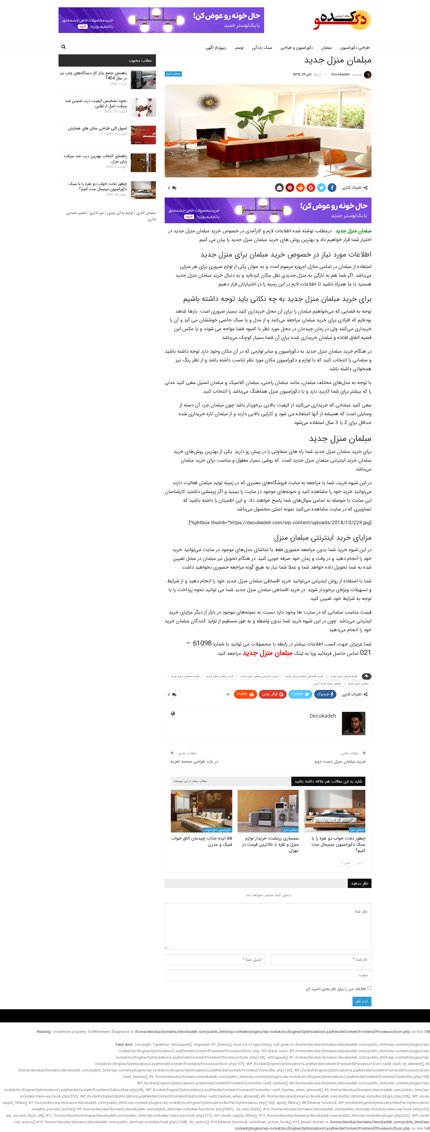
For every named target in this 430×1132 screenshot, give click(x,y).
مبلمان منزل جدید (353, 231)
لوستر (239, 47)
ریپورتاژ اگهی (216, 47)
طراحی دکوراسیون (354, 47)
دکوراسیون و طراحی (297, 47)
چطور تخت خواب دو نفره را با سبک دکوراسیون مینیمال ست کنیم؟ (98, 186)
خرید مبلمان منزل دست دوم (340, 761)
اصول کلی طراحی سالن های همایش (97, 128)
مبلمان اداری (146, 213)
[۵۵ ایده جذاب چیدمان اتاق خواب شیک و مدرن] (201, 811)
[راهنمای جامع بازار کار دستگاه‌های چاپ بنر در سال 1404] (143, 79)
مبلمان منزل (173, 74)
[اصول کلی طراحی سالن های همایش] (143, 135)
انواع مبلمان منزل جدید (344, 676)
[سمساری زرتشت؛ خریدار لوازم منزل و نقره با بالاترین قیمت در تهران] (268, 811)
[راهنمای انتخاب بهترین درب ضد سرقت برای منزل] (143, 162)
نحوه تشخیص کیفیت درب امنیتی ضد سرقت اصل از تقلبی (96, 103)
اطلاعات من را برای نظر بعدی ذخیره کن (336, 989)
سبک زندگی (262, 47)
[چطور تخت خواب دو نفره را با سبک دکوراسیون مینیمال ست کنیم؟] (334, 811)
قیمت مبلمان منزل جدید (185, 676)
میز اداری (97, 213)
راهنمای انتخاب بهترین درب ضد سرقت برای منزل (95, 159)
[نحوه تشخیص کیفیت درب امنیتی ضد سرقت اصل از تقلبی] (143, 107)
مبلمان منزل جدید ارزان (327, 683)
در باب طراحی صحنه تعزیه (194, 761)
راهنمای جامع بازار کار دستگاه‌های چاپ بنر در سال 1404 (93, 76)
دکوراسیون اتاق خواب (217, 830)
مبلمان (326, 47)
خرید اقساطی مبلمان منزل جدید (304, 676)
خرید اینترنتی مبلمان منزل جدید (259, 676)
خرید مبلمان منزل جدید (220, 676)
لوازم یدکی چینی (120, 213)
